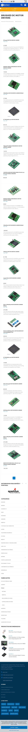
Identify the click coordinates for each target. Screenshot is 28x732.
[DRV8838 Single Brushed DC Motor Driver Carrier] (14, 190)
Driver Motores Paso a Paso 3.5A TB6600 (17, 643)
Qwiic (2, 512)
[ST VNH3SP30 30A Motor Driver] (14, 111)
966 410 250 (5, 672)
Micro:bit (3, 502)
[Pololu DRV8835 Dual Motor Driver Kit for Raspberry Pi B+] (14, 322)
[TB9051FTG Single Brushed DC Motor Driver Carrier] (14, 137)
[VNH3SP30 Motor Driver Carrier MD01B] (14, 217)
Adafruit (3, 584)
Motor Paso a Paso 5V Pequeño (15, 632)
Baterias (3, 556)
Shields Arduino (5, 713)
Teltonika (3, 618)
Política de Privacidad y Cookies (8, 692)
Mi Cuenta (3, 694)
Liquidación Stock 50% (6, 622)
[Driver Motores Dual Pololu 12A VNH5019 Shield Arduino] (14, 454)
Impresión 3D (4, 570)
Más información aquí (14, 730)
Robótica (3, 522)
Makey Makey (14, 707)
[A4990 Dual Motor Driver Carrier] (14, 269)
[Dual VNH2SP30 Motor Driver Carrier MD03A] (14, 296)
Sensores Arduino (14, 713)
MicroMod (3, 515)
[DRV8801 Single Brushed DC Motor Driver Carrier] (14, 58)
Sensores (3, 519)
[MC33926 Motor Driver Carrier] (14, 32)
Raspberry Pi (4, 508)
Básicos (3, 539)
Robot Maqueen (22, 707)
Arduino (3, 505)
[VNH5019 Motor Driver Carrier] (14, 243)
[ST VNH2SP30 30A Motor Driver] (14, 349)
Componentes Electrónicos (7, 566)
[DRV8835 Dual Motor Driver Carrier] (14, 402)
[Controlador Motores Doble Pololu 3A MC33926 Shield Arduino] (14, 164)
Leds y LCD (3, 546)
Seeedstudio (4, 615)
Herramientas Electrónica (7, 549)
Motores (3, 536)
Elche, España (10, 677)
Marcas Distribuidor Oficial (7, 687)
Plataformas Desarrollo (6, 532)
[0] (25, 5)
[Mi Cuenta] (11, 1)
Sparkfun (3, 608)
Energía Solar (4, 553)
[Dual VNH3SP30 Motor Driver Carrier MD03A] (14, 428)
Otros (2, 573)
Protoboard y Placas (5, 563)
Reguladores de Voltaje (7, 598)
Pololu (2, 588)
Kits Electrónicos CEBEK (6, 581)
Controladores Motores (7, 601)
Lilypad (2, 529)
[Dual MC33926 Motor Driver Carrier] (14, 375)
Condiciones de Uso (5, 689)
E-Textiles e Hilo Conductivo (7, 525)
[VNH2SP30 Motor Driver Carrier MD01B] (14, 84)
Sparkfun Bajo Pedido (6, 611)
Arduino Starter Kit (6, 707)
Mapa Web (3, 697)
